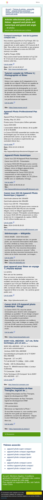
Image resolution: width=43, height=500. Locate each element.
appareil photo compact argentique (21, 452)
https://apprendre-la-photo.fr (19, 429)
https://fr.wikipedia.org (17, 263)
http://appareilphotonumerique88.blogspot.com (22, 189)
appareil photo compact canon (19, 463)
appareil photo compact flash (19, 454)
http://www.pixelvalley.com (17, 69)
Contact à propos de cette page (16, 480)
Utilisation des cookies (31, 478)
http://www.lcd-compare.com (18, 384)
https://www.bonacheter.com (19, 337)
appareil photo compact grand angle (19, 458)
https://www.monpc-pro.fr (18, 107)
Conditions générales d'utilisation (18, 477)
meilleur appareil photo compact (20, 466)
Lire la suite (8, 64)
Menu (38, 2)
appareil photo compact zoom (19, 468)
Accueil (6, 476)
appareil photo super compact (19, 449)
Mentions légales (17, 476)
